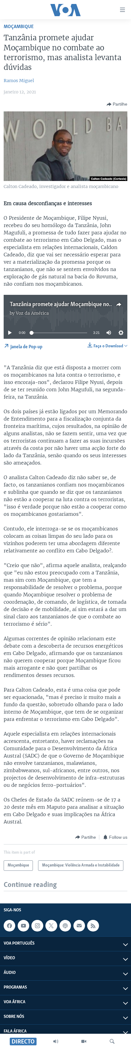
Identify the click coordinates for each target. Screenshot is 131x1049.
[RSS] (93, 925)
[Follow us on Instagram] (37, 925)
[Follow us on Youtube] (23, 925)
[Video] (84, 1041)
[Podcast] (65, 925)
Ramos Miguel (19, 80)
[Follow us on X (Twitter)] (51, 925)
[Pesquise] (112, 1041)
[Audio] (56, 1041)
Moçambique (19, 26)
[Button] (117, 104)
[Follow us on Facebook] (9, 925)
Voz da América (32, 313)
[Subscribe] (79, 925)
